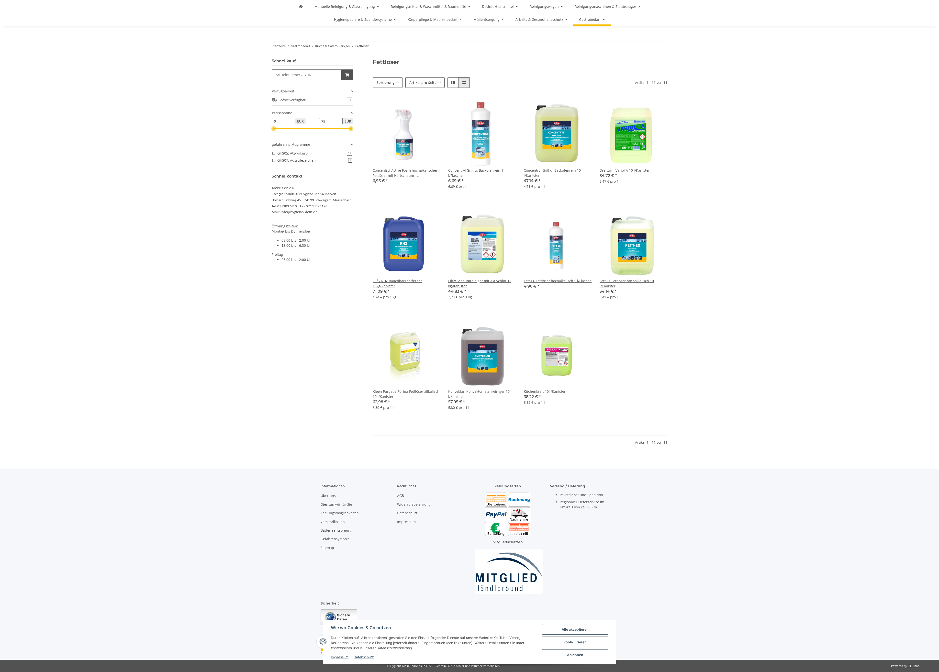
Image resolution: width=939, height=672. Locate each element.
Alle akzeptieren (575, 629)
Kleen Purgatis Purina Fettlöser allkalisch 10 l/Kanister (406, 394)
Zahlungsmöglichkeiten (340, 513)
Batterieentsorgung (336, 530)
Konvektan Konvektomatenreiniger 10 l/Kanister (479, 394)
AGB (400, 495)
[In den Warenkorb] (347, 74)
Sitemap (327, 547)
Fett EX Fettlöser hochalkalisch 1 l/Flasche (558, 281)
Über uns (328, 495)
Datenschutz (364, 657)
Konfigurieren (575, 642)
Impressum (339, 657)
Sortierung (385, 82)
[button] (453, 82)
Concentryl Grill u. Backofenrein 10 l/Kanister (552, 173)
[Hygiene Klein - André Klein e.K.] (301, 6)
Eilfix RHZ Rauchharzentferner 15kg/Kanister (397, 283)
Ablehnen (575, 655)
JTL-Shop (913, 666)
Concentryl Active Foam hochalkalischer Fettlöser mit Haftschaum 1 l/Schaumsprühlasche (405, 173)
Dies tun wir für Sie (336, 504)
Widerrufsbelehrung (414, 504)
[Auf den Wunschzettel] (432, 108)
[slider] (273, 128)
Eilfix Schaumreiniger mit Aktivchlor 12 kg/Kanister (479, 283)
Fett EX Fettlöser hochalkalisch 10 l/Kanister (627, 283)
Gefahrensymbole (335, 539)
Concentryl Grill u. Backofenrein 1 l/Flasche (475, 173)
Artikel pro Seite (422, 82)
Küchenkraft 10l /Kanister (545, 391)
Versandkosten (333, 521)
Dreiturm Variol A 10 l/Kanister (625, 170)
